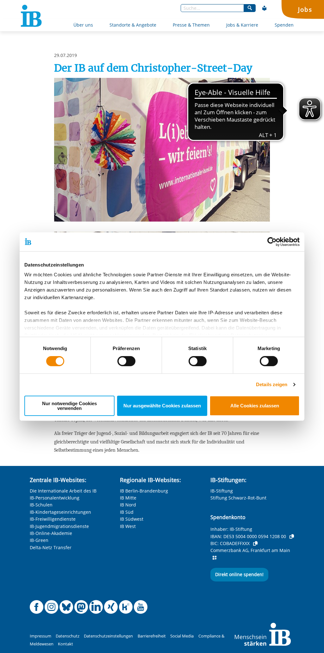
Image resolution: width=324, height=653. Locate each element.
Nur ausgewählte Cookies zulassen (162, 405)
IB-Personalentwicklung (54, 498)
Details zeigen (271, 384)
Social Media (182, 636)
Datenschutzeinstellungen (108, 636)
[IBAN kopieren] (292, 536)
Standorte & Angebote (132, 25)
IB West (128, 526)
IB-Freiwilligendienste (53, 519)
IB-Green (39, 540)
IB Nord (128, 505)
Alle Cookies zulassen (254, 405)
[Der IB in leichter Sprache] (264, 8)
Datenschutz (67, 636)
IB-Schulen (41, 505)
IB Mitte (128, 498)
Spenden (284, 25)
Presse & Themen (191, 25)
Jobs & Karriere (242, 25)
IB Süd (127, 512)
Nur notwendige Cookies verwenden (69, 406)
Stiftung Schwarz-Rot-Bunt (238, 498)
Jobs (305, 9)
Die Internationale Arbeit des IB (63, 491)
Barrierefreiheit (152, 636)
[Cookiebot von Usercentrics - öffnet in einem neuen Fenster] (272, 241)
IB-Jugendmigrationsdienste (59, 526)
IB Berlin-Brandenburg (144, 491)
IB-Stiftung (221, 491)
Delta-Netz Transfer (51, 547)
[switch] (126, 361)
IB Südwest (131, 519)
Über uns (83, 25)
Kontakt (65, 644)
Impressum (40, 636)
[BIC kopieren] (255, 543)
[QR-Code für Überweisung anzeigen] (214, 558)
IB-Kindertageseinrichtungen (60, 512)
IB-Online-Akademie (51, 533)
